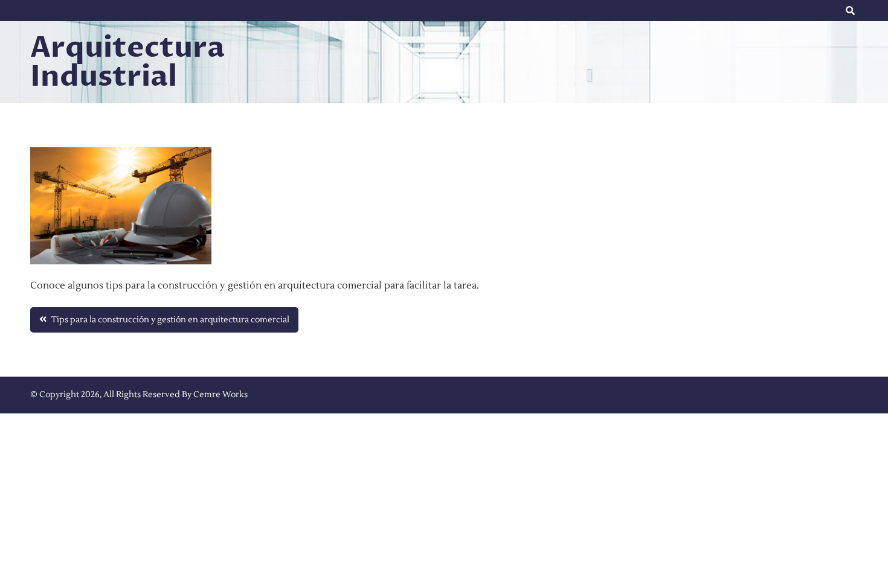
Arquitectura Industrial (127, 62)
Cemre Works (220, 394)
